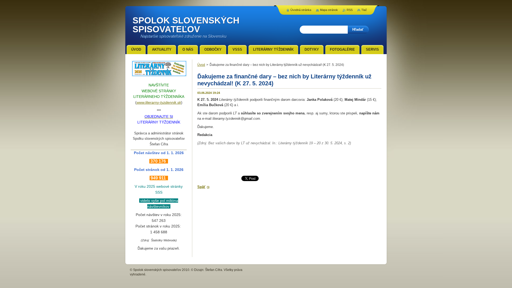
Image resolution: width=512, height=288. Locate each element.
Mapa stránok (329, 9)
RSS (350, 9)
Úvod (201, 64)
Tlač (364, 9)
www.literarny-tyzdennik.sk (159, 102)
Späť (201, 187)
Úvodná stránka (300, 9)
